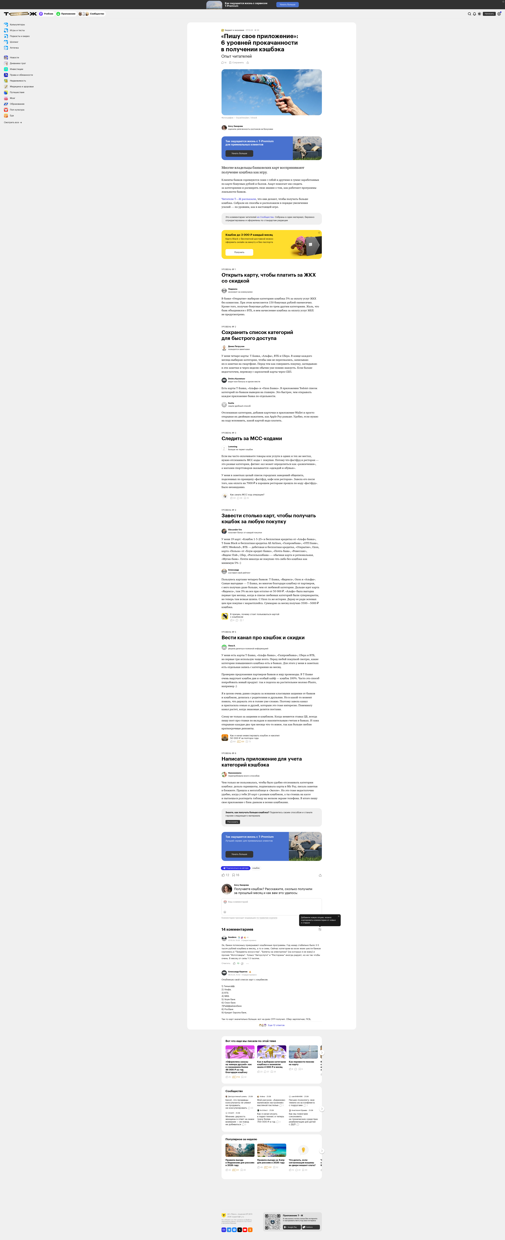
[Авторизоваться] (499, 14)
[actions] (247, 963)
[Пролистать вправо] (322, 1052)
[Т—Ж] (20, 14)
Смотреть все (11, 122)
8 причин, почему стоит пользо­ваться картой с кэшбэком (254, 615)
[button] (503, 2)
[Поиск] (469, 14)
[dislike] (242, 963)
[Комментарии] (237, 620)
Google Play (292, 1227)
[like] (234, 963)
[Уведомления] (474, 14)
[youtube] (245, 1229)
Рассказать (232, 822)
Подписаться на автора (237, 868)
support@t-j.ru (238, 1217)
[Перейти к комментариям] (298, 1124)
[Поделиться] (247, 62)
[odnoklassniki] (250, 1229)
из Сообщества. (265, 217)
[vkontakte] (234, 1229)
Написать (489, 14)
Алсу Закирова (241, 885)
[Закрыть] (339, 916)
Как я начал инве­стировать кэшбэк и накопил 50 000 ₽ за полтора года (254, 736)
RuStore (309, 1227)
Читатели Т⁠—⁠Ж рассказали (239, 199)
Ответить (226, 963)
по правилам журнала (267, 918)
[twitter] (239, 1229)
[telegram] (229, 1229)
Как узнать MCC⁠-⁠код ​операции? (247, 495)
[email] (224, 1229)
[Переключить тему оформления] (479, 14)
